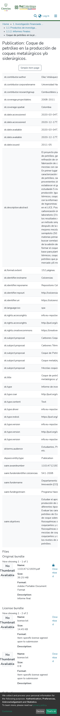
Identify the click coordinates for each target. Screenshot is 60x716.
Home (5, 24)
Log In (46, 16)
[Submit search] (35, 16)
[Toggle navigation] (55, 16)
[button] (40, 16)
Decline (40, 711)
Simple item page (30, 68)
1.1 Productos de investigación (21, 27)
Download (55, 620)
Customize (7, 711)
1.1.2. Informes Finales (18, 31)
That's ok (51, 711)
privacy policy (39, 705)
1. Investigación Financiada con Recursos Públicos (28, 24)
